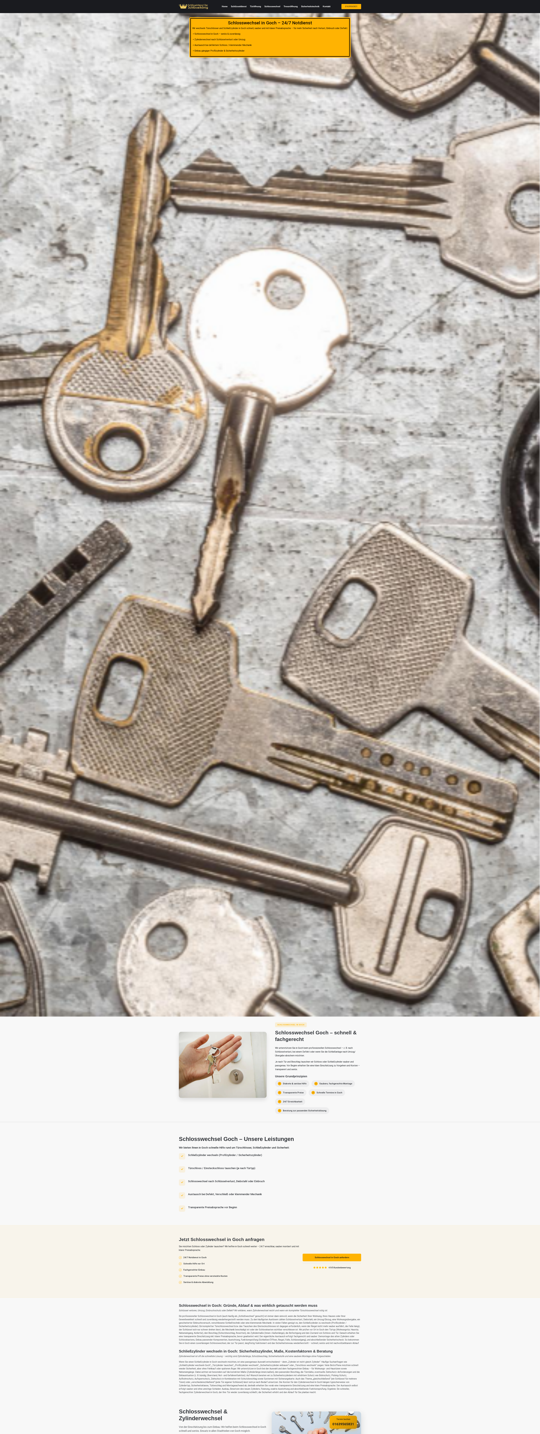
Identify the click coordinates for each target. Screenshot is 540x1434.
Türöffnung (255, 6)
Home (225, 6)
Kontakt (326, 6)
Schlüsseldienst (239, 6)
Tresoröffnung (291, 6)
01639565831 (351, 6)
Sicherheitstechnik (310, 6)
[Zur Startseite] (194, 6)
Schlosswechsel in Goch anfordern (332, 1257)
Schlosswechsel (272, 6)
